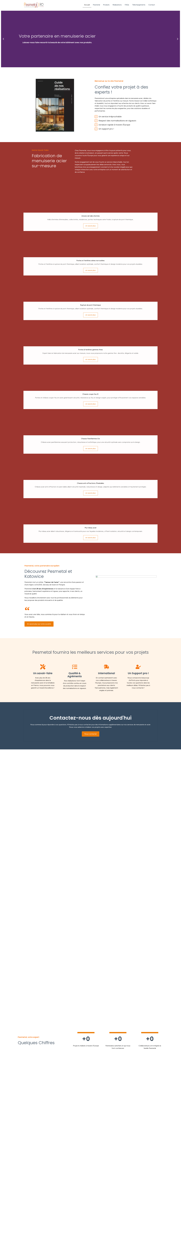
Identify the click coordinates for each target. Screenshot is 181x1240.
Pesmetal (96, 5)
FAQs (127, 5)
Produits (106, 5)
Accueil (87, 5)
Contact (151, 5)
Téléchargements (138, 5)
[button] (3, 39)
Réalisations (117, 5)
